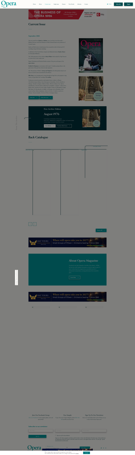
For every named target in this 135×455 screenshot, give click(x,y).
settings (77, 453)
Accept (86, 452)
